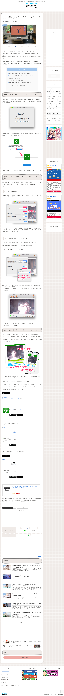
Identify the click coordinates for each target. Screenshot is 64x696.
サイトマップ (5, 688)
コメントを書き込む (23, 657)
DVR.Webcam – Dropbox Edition (15, 398)
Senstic (13, 409)
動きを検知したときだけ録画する (14, 78)
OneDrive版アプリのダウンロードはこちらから (17, 88)
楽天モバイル (53, 165)
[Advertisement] (22, 518)
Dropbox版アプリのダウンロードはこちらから (17, 85)
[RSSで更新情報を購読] (30, 535)
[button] (35, 47)
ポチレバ (15, 432)
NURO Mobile (53, 196)
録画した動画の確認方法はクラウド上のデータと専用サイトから (20, 82)
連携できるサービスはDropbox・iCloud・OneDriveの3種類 (19, 73)
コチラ (9, 685)
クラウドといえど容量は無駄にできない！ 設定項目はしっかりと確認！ (21, 75)
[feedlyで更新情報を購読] (28, 535)
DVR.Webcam (13, 428)
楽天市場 (17, 493)
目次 (21, 69)
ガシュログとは (5, 671)
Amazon (13, 493)
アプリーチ (21, 409)
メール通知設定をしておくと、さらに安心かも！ (17, 80)
